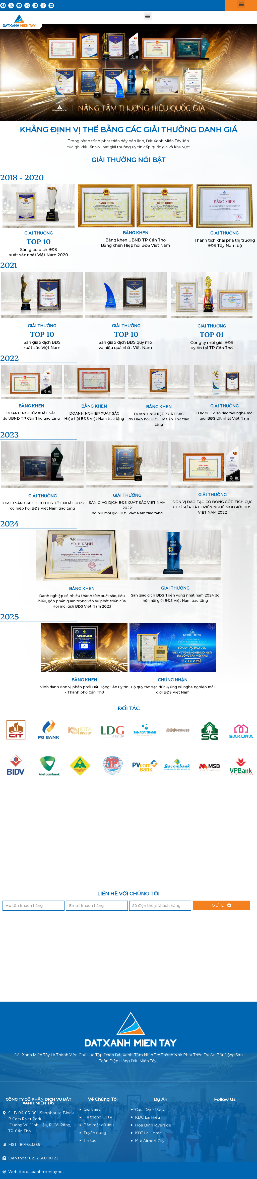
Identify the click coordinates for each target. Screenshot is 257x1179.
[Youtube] (19, 6)
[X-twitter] (11, 6)
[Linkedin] (35, 6)
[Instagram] (27, 6)
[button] (241, 4)
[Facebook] (3, 6)
